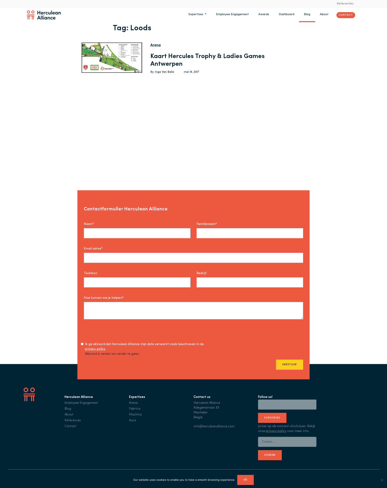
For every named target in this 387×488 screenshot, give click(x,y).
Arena (155, 45)
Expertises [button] (196, 14)
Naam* (89, 224)
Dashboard (286, 14)
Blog (307, 14)
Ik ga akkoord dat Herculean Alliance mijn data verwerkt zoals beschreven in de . (144, 347)
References (72, 420)
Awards (263, 14)
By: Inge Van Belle (162, 72)
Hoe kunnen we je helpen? (104, 298)
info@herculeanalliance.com (214, 426)
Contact (346, 15)
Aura (132, 420)
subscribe (272, 418)
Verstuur (289, 364)
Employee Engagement (232, 14)
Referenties (345, 3)
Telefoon (90, 273)
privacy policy (95, 349)
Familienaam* (207, 224)
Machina (135, 414)
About (324, 14)
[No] (382, 480)
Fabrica (134, 408)
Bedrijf (201, 273)
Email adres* (93, 248)
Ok (245, 480)
